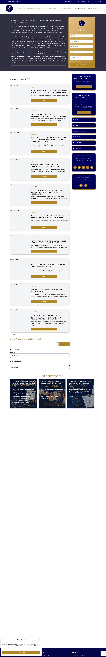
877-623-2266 (96, 2)
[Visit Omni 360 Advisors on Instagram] (83, 167)
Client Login (67, 1)
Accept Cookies (21, 652)
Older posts (13, 334)
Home (19, 8)
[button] (39, 640)
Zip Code (72, 49)
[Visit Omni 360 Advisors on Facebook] (75, 167)
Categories (12, 364)
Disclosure (76, 1)
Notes (72, 54)
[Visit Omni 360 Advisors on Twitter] (79, 167)
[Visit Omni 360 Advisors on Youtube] (91, 167)
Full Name (73, 33)
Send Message (81, 64)
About (88, 8)
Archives (12, 352)
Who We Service (27, 8)
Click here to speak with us (12, 1)
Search (12, 341)
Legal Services (79, 8)
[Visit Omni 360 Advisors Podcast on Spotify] (81, 185)
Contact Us (96, 8)
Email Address (75, 44)
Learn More (44, 100)
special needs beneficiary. (38, 37)
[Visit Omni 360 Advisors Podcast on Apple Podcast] (85, 185)
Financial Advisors (40, 8)
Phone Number (74, 38)
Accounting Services (66, 8)
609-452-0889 (85, 2)
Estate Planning (53, 8)
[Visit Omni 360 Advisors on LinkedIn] (87, 167)
